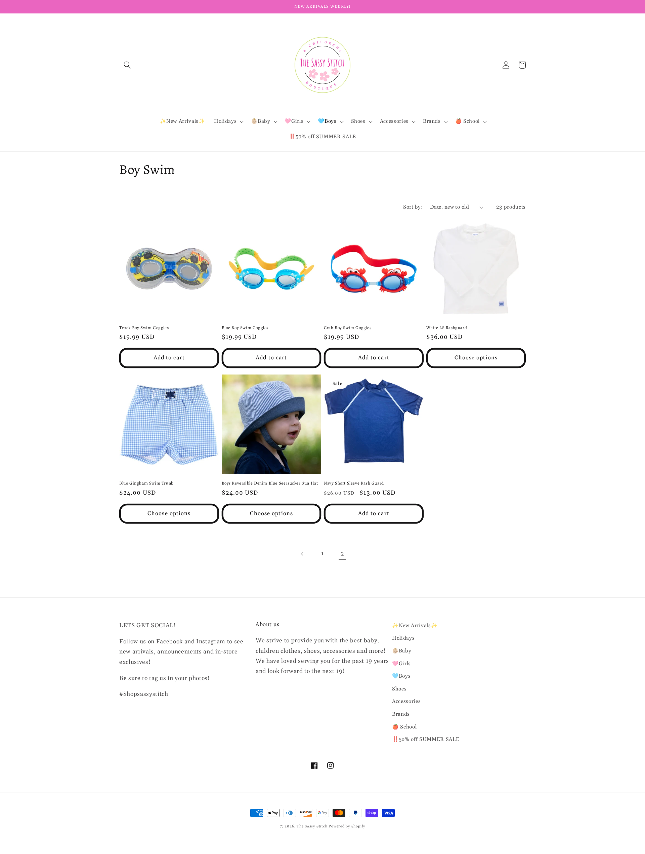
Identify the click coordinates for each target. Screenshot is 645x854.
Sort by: (413, 207)
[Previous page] (302, 554)
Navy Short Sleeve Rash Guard (354, 483)
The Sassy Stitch (312, 826)
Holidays (403, 638)
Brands (401, 714)
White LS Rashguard (446, 327)
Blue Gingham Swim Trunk (146, 483)
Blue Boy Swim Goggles (245, 327)
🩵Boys (401, 676)
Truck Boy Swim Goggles (144, 327)
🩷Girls (401, 664)
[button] (127, 65)
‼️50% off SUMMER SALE (425, 739)
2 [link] (342, 554)
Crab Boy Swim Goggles (348, 327)
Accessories (406, 701)
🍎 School (404, 727)
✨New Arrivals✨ (414, 625)
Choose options (476, 357)
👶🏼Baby (401, 651)
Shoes (399, 689)
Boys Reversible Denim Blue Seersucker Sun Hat (270, 483)
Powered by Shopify (347, 826)
